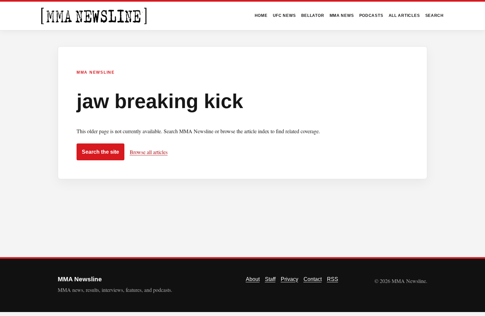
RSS (332, 279)
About (253, 279)
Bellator (312, 15)
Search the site (100, 152)
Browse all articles (149, 151)
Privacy (289, 279)
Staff (270, 279)
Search (434, 15)
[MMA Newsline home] (93, 16)
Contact (313, 279)
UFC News (284, 15)
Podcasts (371, 15)
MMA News (342, 15)
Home (261, 15)
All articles (404, 15)
